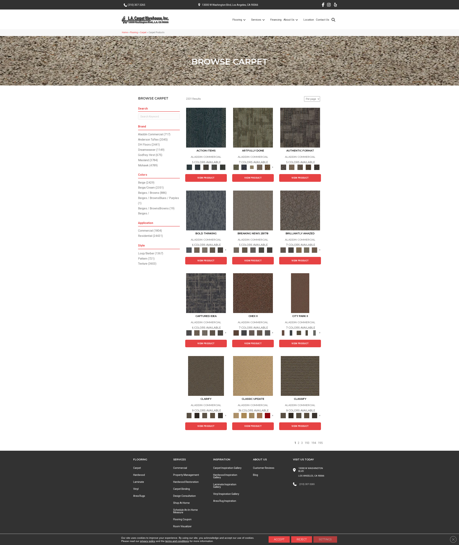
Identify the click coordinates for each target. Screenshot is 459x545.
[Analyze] (196, 415)
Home (125, 32)
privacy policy (147, 541)
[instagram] (328, 5)
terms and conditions (177, 541)
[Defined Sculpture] (291, 167)
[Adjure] (220, 415)
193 (307, 443)
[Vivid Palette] (267, 167)
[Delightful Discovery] (253, 127)
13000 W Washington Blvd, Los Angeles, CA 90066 (230, 4)
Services (256, 19)
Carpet (143, 32)
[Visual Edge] (300, 127)
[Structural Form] (316, 167)
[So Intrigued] (300, 210)
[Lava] (204, 249)
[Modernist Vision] (251, 167)
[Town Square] (267, 332)
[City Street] (222, 167)
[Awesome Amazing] (259, 167)
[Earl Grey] (214, 167)
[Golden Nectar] (244, 415)
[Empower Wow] (306, 249)
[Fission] (212, 249)
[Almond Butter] (251, 415)
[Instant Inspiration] (314, 249)
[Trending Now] (253, 210)
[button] (334, 20)
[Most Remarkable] (244, 167)
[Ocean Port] (197, 167)
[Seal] (220, 249)
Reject (302, 539)
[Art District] (251, 332)
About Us (288, 19)
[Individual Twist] (300, 167)
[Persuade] (212, 415)
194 (313, 443)
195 (320, 443)
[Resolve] (206, 375)
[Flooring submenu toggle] (246, 20)
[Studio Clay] (259, 415)
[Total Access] (269, 249)
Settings (325, 539)
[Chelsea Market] (253, 293)
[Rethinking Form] (308, 167)
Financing (275, 19)
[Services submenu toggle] (265, 20)
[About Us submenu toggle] (298, 20)
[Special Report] (244, 249)
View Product (206, 178)
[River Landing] (244, 332)
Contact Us (322, 19)
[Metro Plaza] (259, 332)
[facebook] (321, 5)
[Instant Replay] (253, 249)
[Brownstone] (206, 167)
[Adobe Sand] (253, 375)
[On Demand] (261, 249)
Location (309, 19)
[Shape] (206, 210)
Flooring (237, 19)
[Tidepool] (206, 127)
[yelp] (334, 5)
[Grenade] (196, 249)
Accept (279, 539)
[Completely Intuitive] (298, 249)
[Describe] (204, 415)
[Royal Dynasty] (267, 415)
